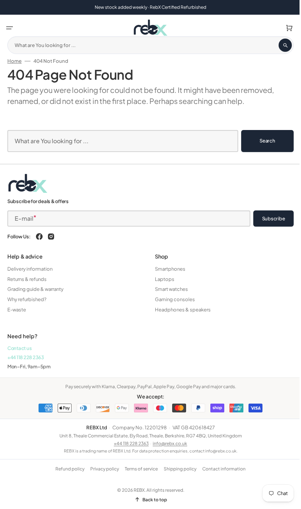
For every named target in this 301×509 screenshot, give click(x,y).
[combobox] (147, 45)
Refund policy (67, 469)
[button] (9, 28)
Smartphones (167, 269)
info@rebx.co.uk (167, 443)
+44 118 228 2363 (25, 357)
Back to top (151, 499)
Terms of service (138, 469)
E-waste (16, 310)
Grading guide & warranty (35, 289)
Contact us (19, 348)
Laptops (162, 279)
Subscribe (268, 218)
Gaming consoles (172, 299)
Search (261, 141)
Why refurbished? (26, 299)
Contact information (221, 469)
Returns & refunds (27, 279)
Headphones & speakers (180, 310)
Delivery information (29, 269)
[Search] (279, 45)
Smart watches (168, 289)
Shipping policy (177, 469)
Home (14, 61)
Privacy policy (102, 469)
